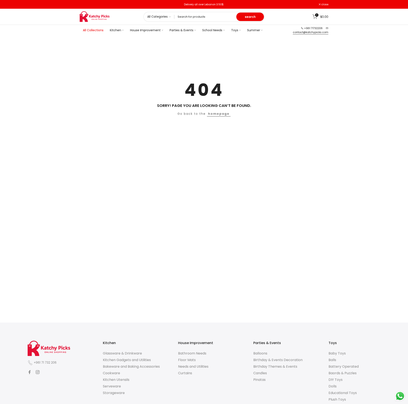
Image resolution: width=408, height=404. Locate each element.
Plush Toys (337, 399)
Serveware (112, 386)
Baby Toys (337, 353)
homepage (219, 114)
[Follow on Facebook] (29, 372)
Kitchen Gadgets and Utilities (127, 359)
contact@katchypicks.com (310, 32)
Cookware (111, 373)
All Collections (93, 30)
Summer (253, 30)
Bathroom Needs (192, 353)
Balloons (260, 353)
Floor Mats (187, 359)
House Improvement (145, 30)
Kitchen (115, 30)
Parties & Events (181, 30)
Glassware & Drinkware (122, 353)
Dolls (333, 386)
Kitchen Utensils (116, 379)
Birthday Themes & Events (275, 366)
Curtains (185, 373)
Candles (260, 373)
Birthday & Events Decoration (278, 359)
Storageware (114, 392)
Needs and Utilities (193, 366)
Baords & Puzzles (343, 373)
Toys (234, 30)
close (85, 4)
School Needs (212, 30)
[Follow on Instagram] (38, 372)
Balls (332, 359)
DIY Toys (336, 379)
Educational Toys (343, 392)
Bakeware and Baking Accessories (131, 366)
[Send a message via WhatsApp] (400, 396)
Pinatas (259, 379)
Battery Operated (344, 366)
